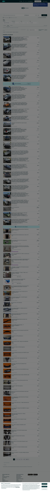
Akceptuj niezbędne (44, 486)
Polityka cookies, (18, 487)
